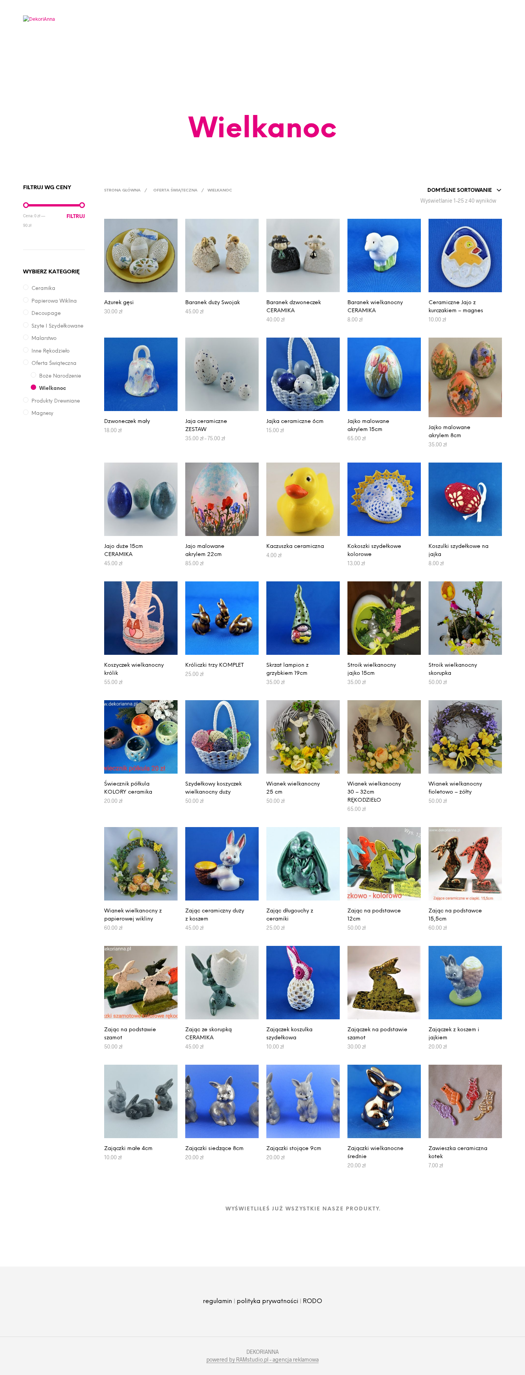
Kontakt (344, 43)
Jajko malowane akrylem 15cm (368, 426)
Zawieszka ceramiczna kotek (458, 1153)
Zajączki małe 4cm (128, 1149)
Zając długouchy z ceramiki (289, 915)
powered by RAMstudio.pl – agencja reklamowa (262, 1360)
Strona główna (122, 190)
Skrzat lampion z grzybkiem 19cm (287, 669)
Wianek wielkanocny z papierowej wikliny (133, 915)
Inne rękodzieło (51, 351)
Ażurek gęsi (119, 303)
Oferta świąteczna (54, 363)
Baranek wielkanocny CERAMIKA (375, 307)
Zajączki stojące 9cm (293, 1149)
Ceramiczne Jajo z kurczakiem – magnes (456, 307)
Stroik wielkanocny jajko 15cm (371, 669)
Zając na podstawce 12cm (374, 915)
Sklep (312, 43)
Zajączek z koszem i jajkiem (454, 1034)
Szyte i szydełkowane (57, 326)
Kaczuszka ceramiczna (295, 546)
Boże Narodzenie (60, 376)
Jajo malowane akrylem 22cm (204, 551)
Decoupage (46, 313)
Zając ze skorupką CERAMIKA (208, 1034)
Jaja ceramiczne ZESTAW (206, 426)
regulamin (217, 1301)
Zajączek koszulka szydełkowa (289, 1034)
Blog (175, 43)
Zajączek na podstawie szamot (377, 1034)
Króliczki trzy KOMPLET (214, 665)
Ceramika (43, 288)
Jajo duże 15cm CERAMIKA (123, 551)
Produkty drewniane (56, 401)
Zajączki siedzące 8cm (214, 1149)
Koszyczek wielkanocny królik (134, 669)
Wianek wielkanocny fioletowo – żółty (455, 788)
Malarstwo (44, 338)
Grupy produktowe (264, 43)
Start (100, 43)
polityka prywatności (267, 1301)
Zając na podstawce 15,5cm (455, 915)
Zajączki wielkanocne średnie (375, 1153)
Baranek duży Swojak (212, 303)
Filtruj (75, 216)
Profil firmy (138, 43)
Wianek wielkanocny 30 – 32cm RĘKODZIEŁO (374, 792)
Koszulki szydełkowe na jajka (458, 551)
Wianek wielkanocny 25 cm (293, 788)
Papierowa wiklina (54, 301)
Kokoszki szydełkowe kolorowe (374, 551)
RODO (312, 1301)
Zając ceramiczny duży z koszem (214, 915)
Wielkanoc (52, 388)
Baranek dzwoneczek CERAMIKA (293, 307)
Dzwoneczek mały (127, 421)
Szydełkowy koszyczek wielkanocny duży (213, 788)
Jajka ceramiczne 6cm (295, 421)
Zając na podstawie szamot (130, 1034)
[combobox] (464, 190)
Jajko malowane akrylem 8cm (449, 432)
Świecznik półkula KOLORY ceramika (128, 788)
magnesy (42, 413)
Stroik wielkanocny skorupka (453, 669)
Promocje (209, 43)
